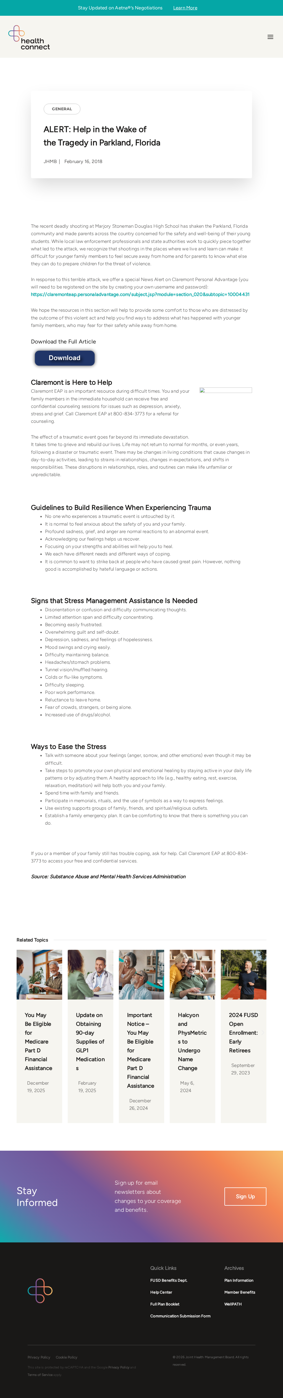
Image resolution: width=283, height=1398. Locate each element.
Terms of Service (40, 1375)
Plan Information (238, 1280)
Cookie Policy (67, 1357)
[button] (20, 1032)
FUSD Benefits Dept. (168, 1280)
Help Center (161, 1292)
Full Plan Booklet (164, 1304)
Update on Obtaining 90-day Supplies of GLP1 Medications (90, 1041)
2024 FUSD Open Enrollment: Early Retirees (243, 1033)
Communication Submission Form (180, 1316)
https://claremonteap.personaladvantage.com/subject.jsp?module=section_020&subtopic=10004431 (140, 294)
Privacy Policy (39, 1357)
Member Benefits (239, 1292)
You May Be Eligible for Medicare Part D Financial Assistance (38, 1041)
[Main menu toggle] (271, 37)
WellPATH (233, 1304)
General (62, 108)
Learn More (185, 8)
